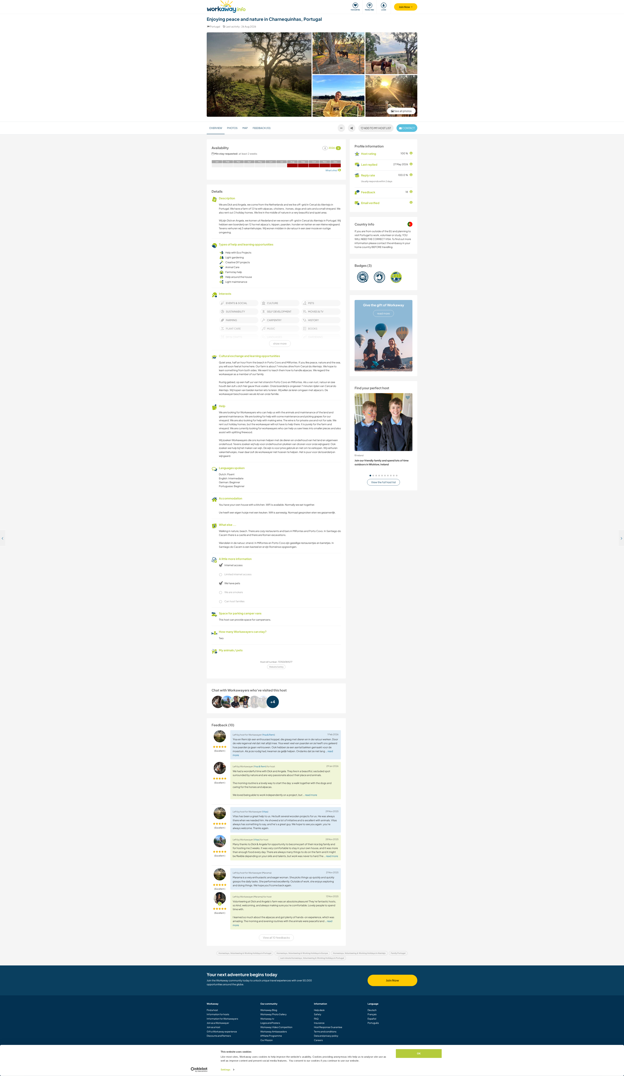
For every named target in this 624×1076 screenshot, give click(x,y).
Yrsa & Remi (268, 734)
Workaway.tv (267, 1018)
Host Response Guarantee (328, 1027)
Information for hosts (218, 1014)
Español (372, 1018)
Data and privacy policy (326, 1035)
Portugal (215, 26)
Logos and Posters (270, 1022)
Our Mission (266, 1040)
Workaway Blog (268, 1010)
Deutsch (372, 1010)
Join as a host (213, 1027)
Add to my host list (377, 128)
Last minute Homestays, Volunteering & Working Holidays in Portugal (312, 958)
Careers (318, 1040)
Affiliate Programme (271, 1035)
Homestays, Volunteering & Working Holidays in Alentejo (359, 953)
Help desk (319, 1010)
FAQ (316, 1018)
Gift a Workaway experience (222, 1031)
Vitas (265, 811)
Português (373, 1022)
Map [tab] (245, 127)
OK (419, 1053)
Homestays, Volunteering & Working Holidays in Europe (302, 953)
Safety (317, 1014)
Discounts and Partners (219, 1035)
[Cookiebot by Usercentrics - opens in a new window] (199, 1069)
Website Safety (276, 667)
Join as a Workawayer (218, 1022)
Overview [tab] (215, 127)
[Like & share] (351, 128)
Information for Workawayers (222, 1018)
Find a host (212, 1010)
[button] (370, 475)
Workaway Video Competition (276, 1027)
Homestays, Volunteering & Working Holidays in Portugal (245, 953)
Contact (408, 128)
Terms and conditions (325, 1031)
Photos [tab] (232, 127)
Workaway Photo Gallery (273, 1014)
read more (383, 313)
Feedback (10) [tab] (261, 127)
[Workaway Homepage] (226, 6)
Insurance (319, 1022)
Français (372, 1014)
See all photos (403, 111)
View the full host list (383, 482)
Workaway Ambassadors (273, 1031)
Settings (225, 1069)
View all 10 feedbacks (276, 937)
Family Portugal (398, 953)
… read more (310, 794)
